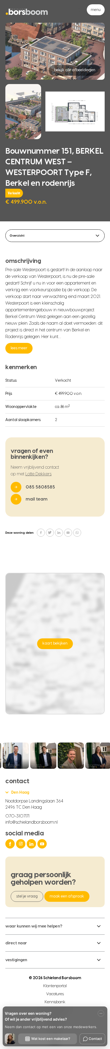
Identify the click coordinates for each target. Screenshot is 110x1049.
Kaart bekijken (55, 643)
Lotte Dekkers (38, 474)
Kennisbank (55, 1002)
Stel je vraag (27, 896)
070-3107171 (17, 816)
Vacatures (55, 994)
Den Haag (20, 792)
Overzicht (17, 235)
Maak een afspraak (67, 896)
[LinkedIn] (32, 844)
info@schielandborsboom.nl (31, 822)
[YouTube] (42, 844)
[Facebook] (10, 844)
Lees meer (19, 348)
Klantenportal (55, 986)
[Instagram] (21, 844)
